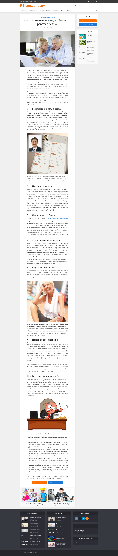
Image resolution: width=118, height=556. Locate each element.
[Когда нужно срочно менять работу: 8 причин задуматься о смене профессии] (83, 52)
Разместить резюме (39, 482)
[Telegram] (83, 518)
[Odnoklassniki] (87, 518)
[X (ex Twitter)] (80, 518)
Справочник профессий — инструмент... (61, 518)
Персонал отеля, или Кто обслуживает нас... (35, 530)
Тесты (68, 10)
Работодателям (33, 10)
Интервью (48, 10)
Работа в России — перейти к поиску (28, 1)
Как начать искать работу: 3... (90, 59)
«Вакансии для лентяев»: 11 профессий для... (35, 518)
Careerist (46, 27)
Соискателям (24, 10)
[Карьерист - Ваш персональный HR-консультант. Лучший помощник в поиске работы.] (32, 6)
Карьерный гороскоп (91, 41)
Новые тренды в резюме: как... (90, 36)
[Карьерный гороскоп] (83, 42)
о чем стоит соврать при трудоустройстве (57, 218)
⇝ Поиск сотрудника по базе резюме (83, 542)
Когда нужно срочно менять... (91, 54)
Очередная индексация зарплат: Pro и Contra (61, 544)
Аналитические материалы (48, 17)
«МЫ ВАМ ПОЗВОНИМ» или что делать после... (35, 542)
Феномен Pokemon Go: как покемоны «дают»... (61, 538)
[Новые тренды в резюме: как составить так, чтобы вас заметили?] (83, 36)
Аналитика (55, 10)
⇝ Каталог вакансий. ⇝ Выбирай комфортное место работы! (84, 531)
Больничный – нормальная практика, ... (61, 524)
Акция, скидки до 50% (90, 48)
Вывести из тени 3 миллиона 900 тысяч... (62, 530)
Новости (42, 10)
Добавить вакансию (55, 482)
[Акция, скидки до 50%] (83, 47)
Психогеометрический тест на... (35, 536)
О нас (62, 10)
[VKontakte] (76, 518)
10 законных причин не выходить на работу (34, 524)
